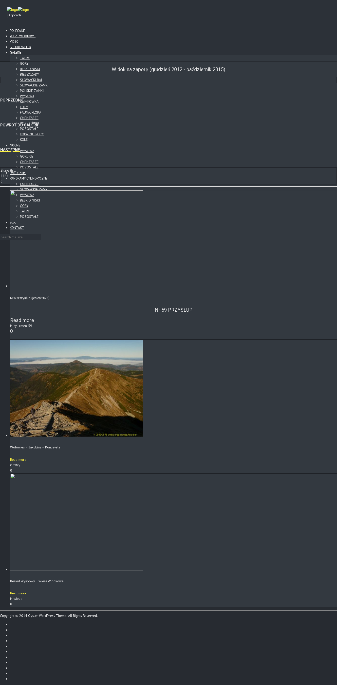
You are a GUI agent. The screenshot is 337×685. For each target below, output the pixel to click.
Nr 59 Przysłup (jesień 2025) (30, 298)
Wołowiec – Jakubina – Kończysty (35, 447)
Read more (18, 459)
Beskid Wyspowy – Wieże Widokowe (36, 581)
